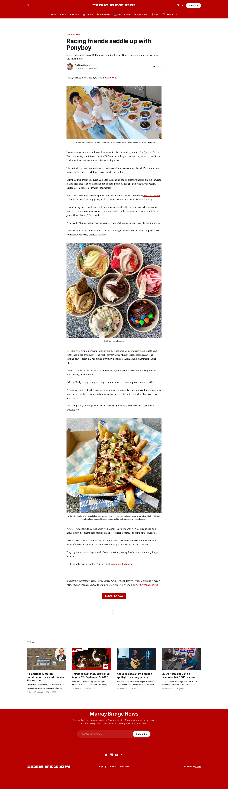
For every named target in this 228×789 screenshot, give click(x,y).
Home (53, 14)
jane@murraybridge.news (145, 584)
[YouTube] (116, 755)
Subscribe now (114, 595)
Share (156, 66)
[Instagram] (122, 755)
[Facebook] (106, 755)
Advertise (74, 14)
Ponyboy (111, 77)
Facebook (114, 563)
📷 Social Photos (122, 14)
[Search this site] (28, 5)
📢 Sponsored (140, 14)
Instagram (127, 563)
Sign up (102, 766)
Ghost (198, 766)
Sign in (180, 5)
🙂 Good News (103, 14)
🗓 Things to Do (170, 14)
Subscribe (193, 5)
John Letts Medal (151, 195)
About (63, 14)
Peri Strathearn (82, 65)
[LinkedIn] (111, 755)
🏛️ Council (88, 14)
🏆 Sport (155, 14)
